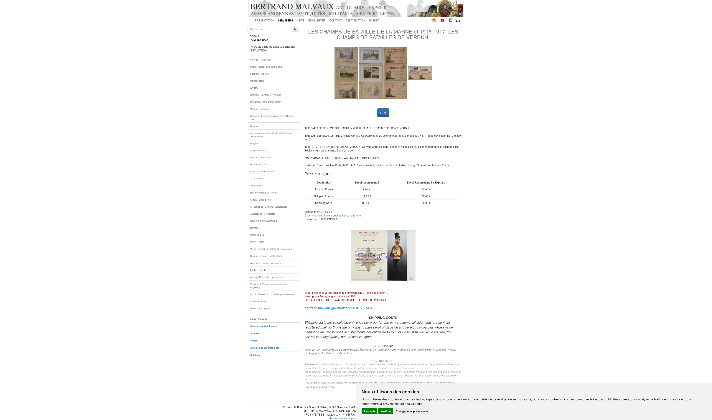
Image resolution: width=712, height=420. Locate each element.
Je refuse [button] (385, 411)
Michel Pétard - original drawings (267, 66)
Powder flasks (257, 80)
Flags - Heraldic (258, 150)
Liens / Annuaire (258, 319)
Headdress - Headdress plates (265, 101)
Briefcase (255, 227)
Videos (254, 340)
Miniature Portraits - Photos (264, 192)
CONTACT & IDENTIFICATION (347, 20)
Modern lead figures (260, 308)
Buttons (254, 126)
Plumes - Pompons (259, 108)
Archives (255, 333)
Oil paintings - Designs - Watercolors (268, 206)
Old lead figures (258, 301)
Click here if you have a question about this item (333, 215)
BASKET (374, 20)
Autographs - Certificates (262, 213)
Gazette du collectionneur (263, 326)
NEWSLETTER (317, 20)
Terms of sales (338, 418)
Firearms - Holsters (259, 73)
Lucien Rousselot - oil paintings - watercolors (273, 294)
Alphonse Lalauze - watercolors (266, 262)
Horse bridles (257, 234)
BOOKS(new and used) (259, 38)
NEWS (300, 20)
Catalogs (255, 355)
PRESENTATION (265, 20)
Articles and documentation (264, 347)
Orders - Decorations (260, 199)
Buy (383, 112)
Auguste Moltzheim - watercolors (266, 277)
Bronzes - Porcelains (260, 157)
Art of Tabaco (256, 178)
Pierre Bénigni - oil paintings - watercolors (271, 248)
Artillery (254, 87)
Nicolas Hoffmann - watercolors (266, 255)
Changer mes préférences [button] (411, 411)
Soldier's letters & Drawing (263, 220)
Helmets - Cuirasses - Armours (265, 94)
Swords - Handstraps (260, 59)
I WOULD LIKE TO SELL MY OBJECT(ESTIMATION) (273, 48)
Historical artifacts (259, 164)
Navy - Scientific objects (262, 171)
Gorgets (254, 143)
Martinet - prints (258, 269)
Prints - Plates (257, 241)
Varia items (255, 185)
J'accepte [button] (369, 411)
